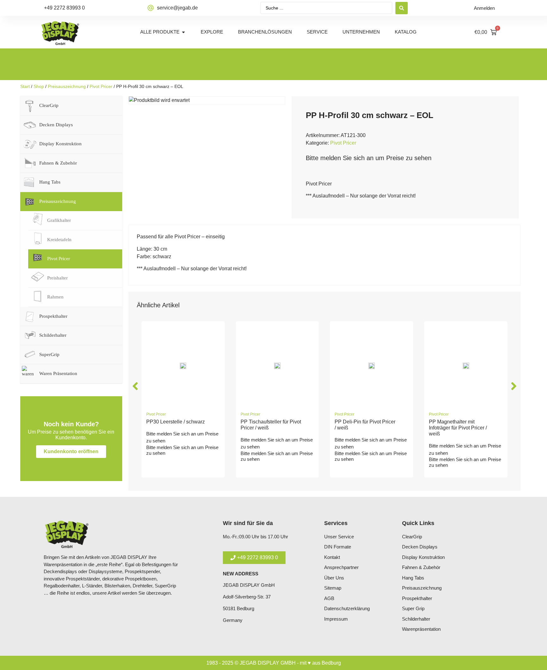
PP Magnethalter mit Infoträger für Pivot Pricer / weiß (458, 427)
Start (25, 86)
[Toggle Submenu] (111, 105)
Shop (39, 86)
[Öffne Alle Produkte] (183, 32)
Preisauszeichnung (67, 86)
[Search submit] (401, 8)
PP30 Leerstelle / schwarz (175, 421)
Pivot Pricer (101, 86)
